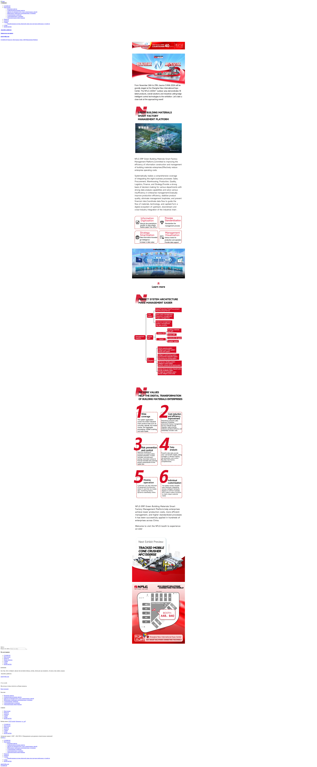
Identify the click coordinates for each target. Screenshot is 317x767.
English (13, 721)
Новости (6, 19)
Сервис (6, 22)
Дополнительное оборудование (16, 18)
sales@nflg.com (5, 676)
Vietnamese (19, 721)
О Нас (5, 25)
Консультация (4, 689)
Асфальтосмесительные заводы (16, 10)
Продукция (7, 7)
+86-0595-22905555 (6, 30)
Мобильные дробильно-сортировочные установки (21, 13)
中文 (9, 721)
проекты (6, 20)
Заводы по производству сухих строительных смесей (22, 12)
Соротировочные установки (15, 16)
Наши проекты (8, 660)
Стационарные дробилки (14, 15)
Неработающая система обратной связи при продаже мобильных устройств (28, 23)
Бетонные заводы (12, 9)
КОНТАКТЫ (7, 26)
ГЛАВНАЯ (7, 6)
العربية (24, 721)
